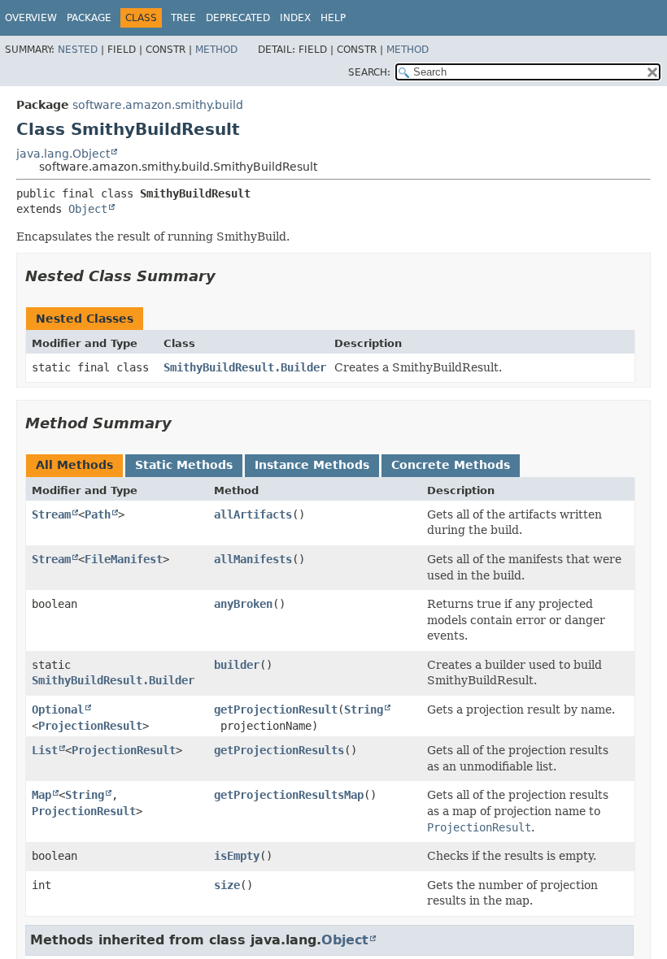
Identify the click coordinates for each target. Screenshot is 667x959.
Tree (183, 18)
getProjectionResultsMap (289, 794)
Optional (58, 709)
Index (295, 18)
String (363, 709)
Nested (78, 49)
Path (98, 514)
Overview (31, 18)
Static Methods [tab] (184, 464)
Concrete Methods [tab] (450, 464)
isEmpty (236, 855)
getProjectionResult (276, 709)
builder (236, 664)
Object (87, 208)
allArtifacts (253, 514)
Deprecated (238, 18)
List (45, 750)
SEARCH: (369, 72)
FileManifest (124, 559)
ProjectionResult (90, 725)
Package (89, 18)
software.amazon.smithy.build (157, 104)
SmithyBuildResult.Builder (244, 367)
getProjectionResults (279, 750)
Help (333, 18)
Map (41, 794)
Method (216, 49)
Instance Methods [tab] (312, 464)
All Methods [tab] (74, 464)
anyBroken (243, 603)
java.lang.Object (63, 153)
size (227, 885)
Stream (51, 514)
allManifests (253, 559)
